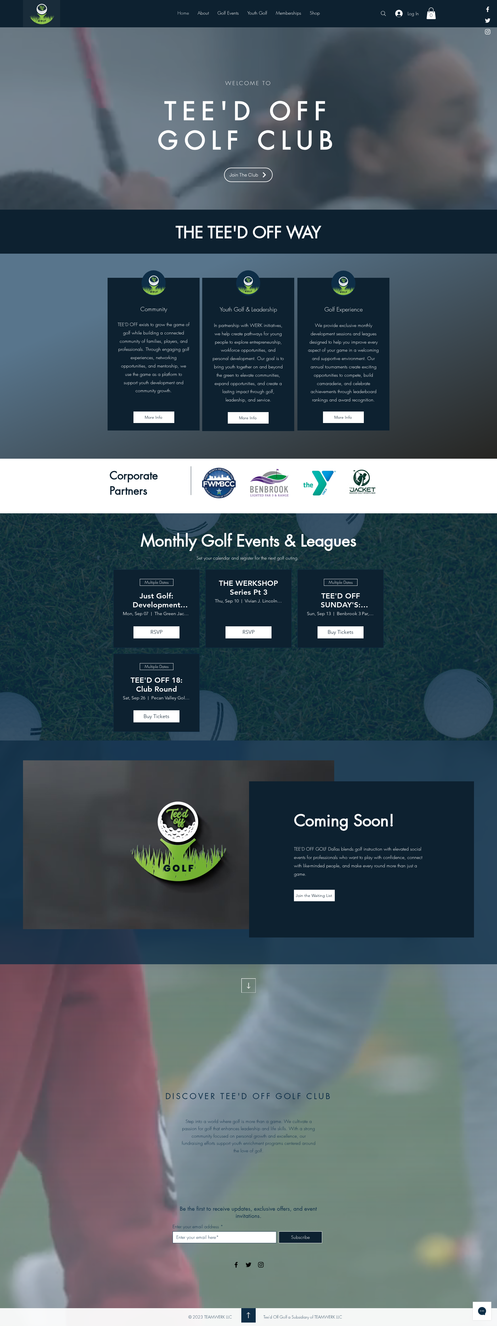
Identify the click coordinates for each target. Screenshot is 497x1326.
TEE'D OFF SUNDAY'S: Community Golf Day (341, 600)
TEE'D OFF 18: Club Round (157, 685)
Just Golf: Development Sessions (156, 600)
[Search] (383, 13)
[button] (431, 13)
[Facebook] (487, 9)
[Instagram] (487, 31)
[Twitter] (487, 20)
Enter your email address (196, 1226)
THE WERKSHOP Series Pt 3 (248, 588)
